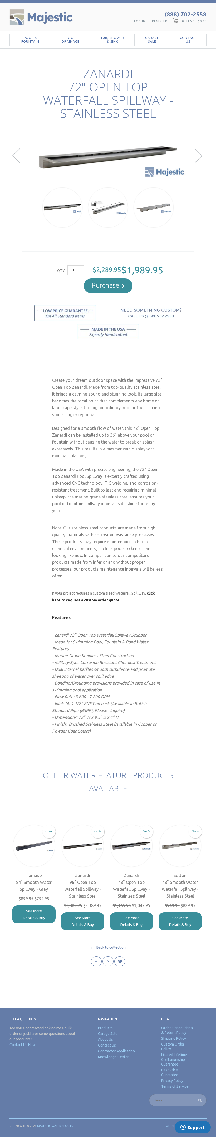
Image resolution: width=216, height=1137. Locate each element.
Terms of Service (175, 1086)
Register (159, 21)
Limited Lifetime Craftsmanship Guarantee (174, 1059)
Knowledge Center (113, 1057)
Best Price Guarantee (169, 1072)
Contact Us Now (22, 1045)
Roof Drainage (71, 39)
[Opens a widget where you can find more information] (192, 1127)
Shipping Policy (173, 1038)
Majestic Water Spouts (55, 1126)
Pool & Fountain (30, 39)
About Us (105, 1039)
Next (199, 155)
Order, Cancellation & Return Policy (177, 1030)
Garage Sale (152, 39)
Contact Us (188, 39)
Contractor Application (116, 1051)
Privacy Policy (172, 1080)
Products (105, 1028)
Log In (139, 21)
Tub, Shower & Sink (112, 39)
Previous (16, 155)
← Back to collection (108, 947)
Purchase (105, 285)
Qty (61, 270)
